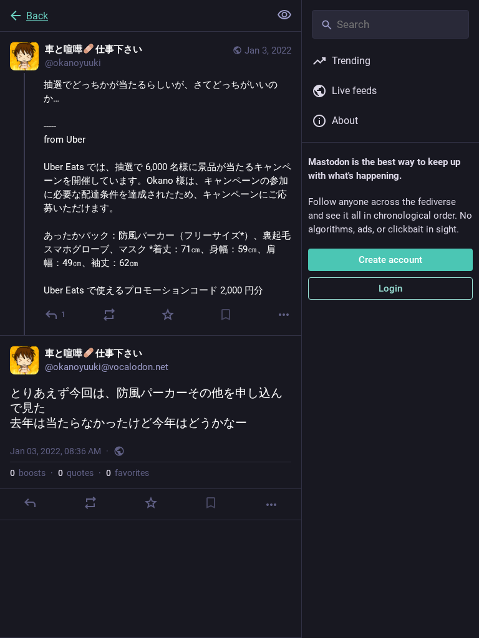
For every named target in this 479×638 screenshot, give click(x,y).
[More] (283, 314)
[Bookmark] (225, 314)
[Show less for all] (284, 15)
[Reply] (29, 502)
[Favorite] (167, 314)
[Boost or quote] (109, 314)
